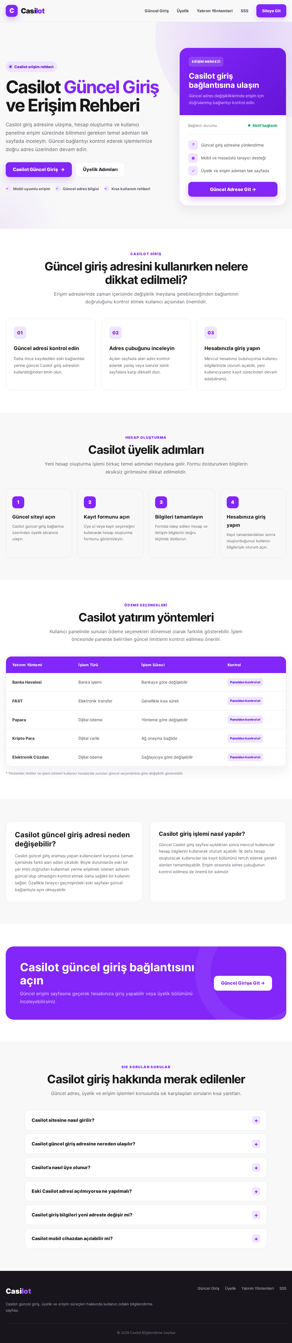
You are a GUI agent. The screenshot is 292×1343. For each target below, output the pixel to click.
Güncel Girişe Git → (243, 983)
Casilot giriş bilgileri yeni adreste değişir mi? (82, 1215)
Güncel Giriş (157, 10)
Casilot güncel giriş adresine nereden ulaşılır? (83, 1144)
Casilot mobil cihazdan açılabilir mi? (72, 1238)
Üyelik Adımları (100, 169)
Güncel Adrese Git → (233, 189)
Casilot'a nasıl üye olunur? (61, 1167)
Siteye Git (271, 10)
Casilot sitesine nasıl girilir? (63, 1120)
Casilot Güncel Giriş (39, 169)
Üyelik (183, 10)
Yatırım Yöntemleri (215, 10)
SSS (244, 10)
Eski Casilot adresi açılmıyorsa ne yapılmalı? (82, 1191)
